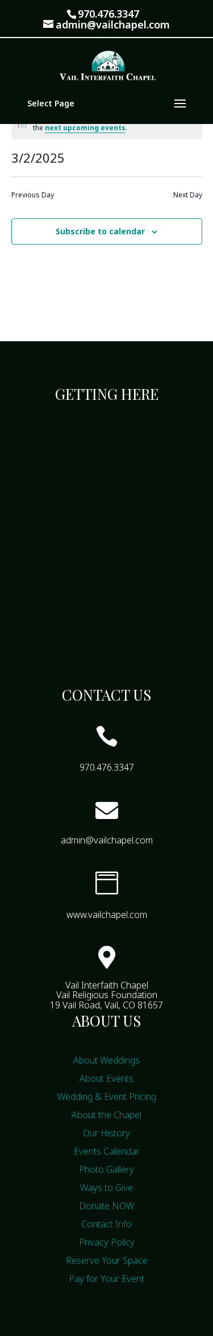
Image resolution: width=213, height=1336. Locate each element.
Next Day (187, 195)
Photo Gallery (106, 1169)
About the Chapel (106, 1114)
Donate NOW (106, 1205)
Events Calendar (107, 1151)
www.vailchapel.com (106, 914)
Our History (106, 1133)
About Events (106, 1078)
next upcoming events (85, 128)
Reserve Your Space (107, 1260)
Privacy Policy (107, 1242)
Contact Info (106, 1224)
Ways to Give (106, 1187)
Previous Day (32, 195)
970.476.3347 (108, 13)
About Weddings (106, 1060)
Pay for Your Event (106, 1278)
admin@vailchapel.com (107, 840)
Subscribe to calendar (100, 231)
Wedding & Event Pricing (106, 1096)
